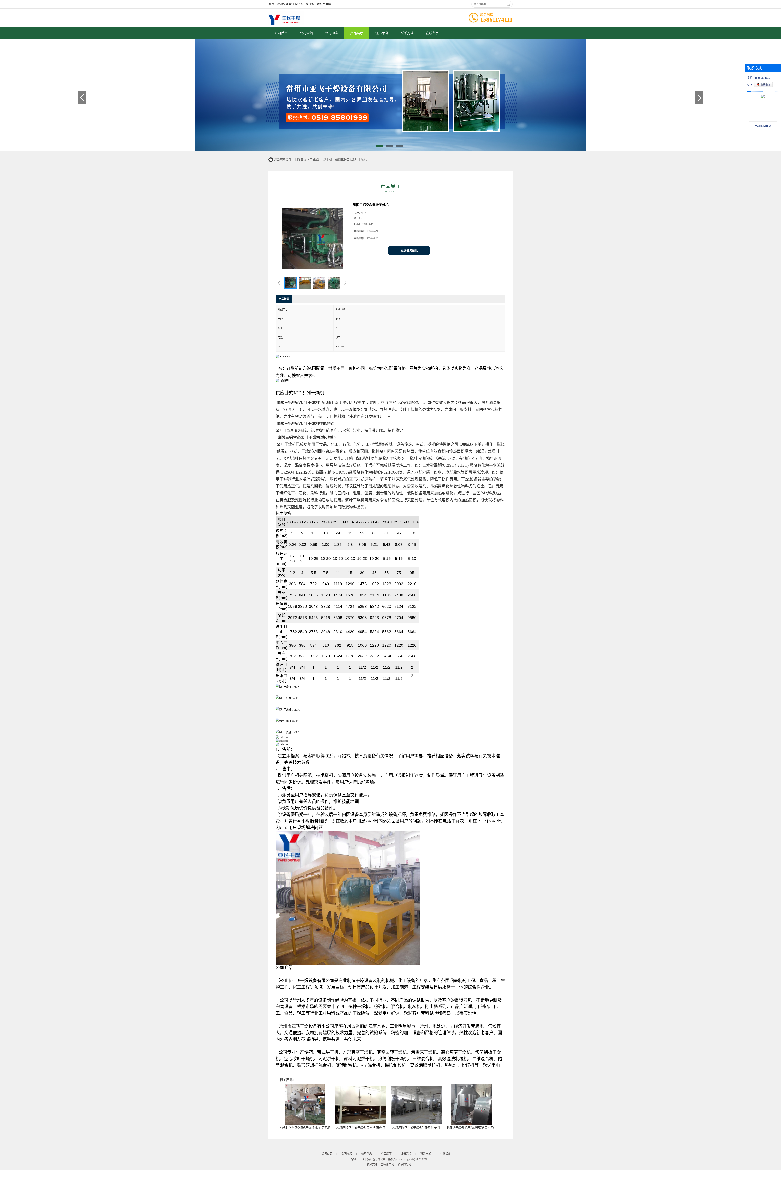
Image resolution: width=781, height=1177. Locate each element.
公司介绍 (306, 33)
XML (425, 1159)
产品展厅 (356, 33)
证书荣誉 (381, 33)
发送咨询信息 (409, 250)
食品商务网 (404, 1164)
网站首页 (300, 159)
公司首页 (281, 33)
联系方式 (407, 33)
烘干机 (327, 159)
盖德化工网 (387, 1164)
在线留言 (432, 33)
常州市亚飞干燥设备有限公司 (368, 1159)
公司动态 (331, 33)
